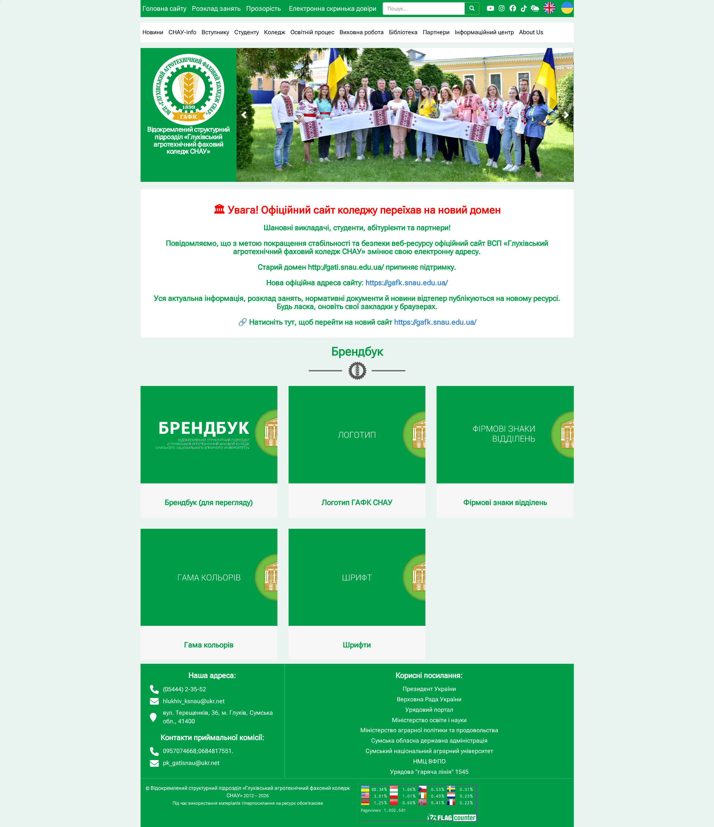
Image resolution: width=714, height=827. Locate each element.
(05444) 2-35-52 (184, 689)
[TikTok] (524, 8)
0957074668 (179, 750)
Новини (152, 32)
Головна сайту (164, 8)
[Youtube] (490, 8)
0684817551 (215, 750)
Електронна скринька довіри (332, 8)
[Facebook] (512, 8)
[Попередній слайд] (244, 115)
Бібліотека (403, 32)
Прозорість (263, 8)
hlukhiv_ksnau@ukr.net (194, 701)
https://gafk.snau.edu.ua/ (407, 282)
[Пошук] (471, 8)
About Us (531, 32)
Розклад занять (216, 8)
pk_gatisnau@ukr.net (191, 762)
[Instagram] (501, 8)
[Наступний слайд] (566, 115)
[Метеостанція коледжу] (535, 8)
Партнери (436, 32)
